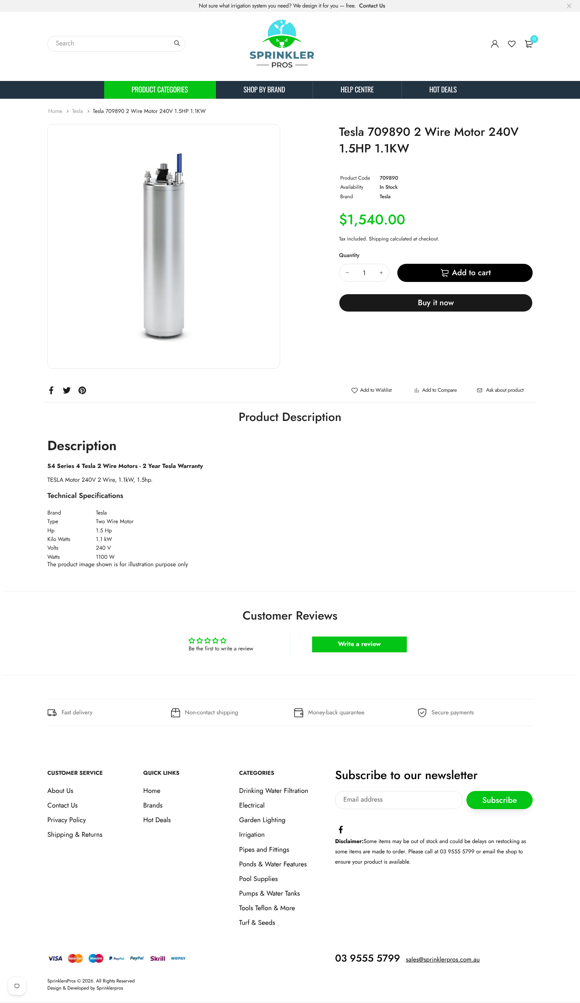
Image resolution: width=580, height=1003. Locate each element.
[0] (529, 44)
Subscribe (499, 800)
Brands (153, 805)
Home (56, 111)
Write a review (359, 644)
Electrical (252, 805)
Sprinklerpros (110, 988)
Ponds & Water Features (273, 864)
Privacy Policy (66, 820)
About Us (60, 791)
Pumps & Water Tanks (269, 893)
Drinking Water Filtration (273, 791)
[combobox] (116, 44)
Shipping (379, 238)
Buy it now (436, 302)
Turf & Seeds (257, 923)
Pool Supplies (258, 879)
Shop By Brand (264, 90)
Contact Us (372, 6)
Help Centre (357, 90)
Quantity (349, 255)
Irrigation (252, 835)
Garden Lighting (262, 820)
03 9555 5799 (367, 958)
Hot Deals (443, 90)
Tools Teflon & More (267, 908)
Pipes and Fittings (264, 850)
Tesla (78, 111)
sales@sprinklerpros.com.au (443, 959)
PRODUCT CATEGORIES (160, 90)
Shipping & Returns (75, 835)
